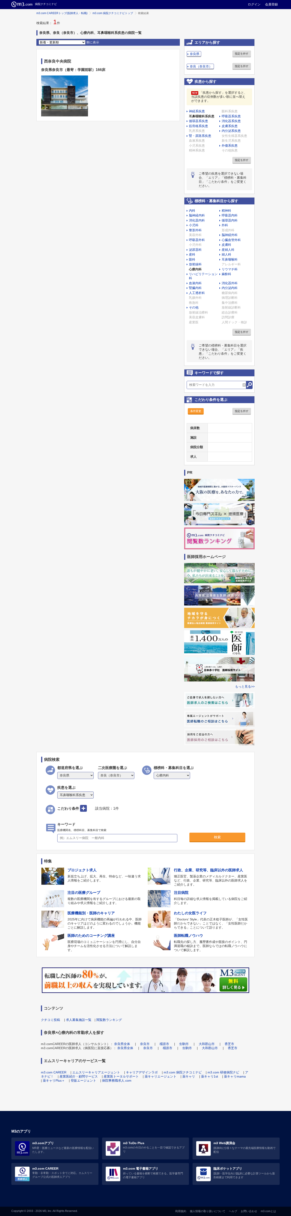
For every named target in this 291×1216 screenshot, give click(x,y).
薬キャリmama (235, 1076)
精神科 (226, 210)
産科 (192, 254)
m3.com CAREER (53, 1072)
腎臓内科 (195, 288)
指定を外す (241, 53)
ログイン (254, 4)
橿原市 (164, 1044)
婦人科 (226, 254)
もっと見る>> (245, 686)
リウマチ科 (230, 269)
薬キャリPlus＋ (54, 1080)
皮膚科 (226, 244)
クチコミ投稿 (50, 1020)
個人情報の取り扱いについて (207, 1211)
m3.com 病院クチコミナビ (183, 1072)
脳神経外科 (230, 235)
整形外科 (195, 230)
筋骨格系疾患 (198, 126)
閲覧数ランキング (109, 1020)
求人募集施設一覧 (78, 1020)
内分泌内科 (230, 288)
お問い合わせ (249, 1211)
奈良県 (194, 54)
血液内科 (195, 283)
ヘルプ (233, 1211)
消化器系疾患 (231, 121)
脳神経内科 (197, 215)
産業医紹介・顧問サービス (79, 1076)
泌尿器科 (195, 249)
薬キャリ (188, 1076)
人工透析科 (197, 293)
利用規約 (180, 1211)
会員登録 (271, 4)
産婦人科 (228, 249)
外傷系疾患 (230, 145)
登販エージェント (83, 1080)
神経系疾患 (197, 111)
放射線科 (195, 264)
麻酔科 (226, 274)
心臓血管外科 (231, 240)
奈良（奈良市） (201, 66)
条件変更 (195, 411)
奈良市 (145, 1044)
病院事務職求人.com (116, 1080)
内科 (192, 210)
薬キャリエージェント (160, 1076)
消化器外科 (230, 283)
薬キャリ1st (209, 1076)
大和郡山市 (207, 1044)
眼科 (192, 259)
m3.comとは (268, 1211)
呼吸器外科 (197, 240)
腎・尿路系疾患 (200, 136)
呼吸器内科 (230, 215)
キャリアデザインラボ (142, 1072)
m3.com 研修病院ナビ (223, 1072)
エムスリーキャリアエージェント (96, 1072)
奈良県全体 (122, 1044)
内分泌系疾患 (231, 131)
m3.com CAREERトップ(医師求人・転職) (62, 13)
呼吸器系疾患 (231, 116)
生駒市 (184, 1044)
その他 (193, 307)
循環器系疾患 (198, 121)
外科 (225, 225)
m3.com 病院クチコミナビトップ (113, 13)
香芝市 (229, 1044)
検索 (217, 837)
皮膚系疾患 (230, 126)
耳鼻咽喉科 (230, 259)
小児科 (193, 225)
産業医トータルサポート (121, 1076)
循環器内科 (230, 220)
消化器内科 (197, 220)
